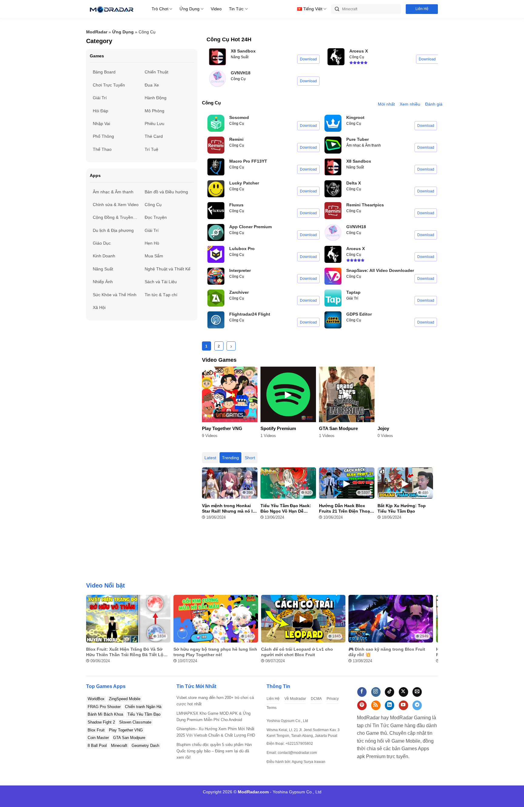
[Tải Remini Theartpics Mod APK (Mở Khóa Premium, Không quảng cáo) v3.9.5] (332, 210)
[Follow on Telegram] (417, 705)
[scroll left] (92, 632)
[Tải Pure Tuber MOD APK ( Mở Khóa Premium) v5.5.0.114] (332, 145)
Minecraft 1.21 (159, 798)
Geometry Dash (145, 745)
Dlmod (181, 798)
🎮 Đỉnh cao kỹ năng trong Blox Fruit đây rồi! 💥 (386, 652)
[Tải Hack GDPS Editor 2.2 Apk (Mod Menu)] (332, 319)
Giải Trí (352, 298)
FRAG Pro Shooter (104, 706)
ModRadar (96, 31)
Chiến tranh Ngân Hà (143, 706)
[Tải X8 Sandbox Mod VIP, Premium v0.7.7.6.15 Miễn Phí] (217, 56)
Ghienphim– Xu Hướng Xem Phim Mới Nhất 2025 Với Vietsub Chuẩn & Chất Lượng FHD (215, 732)
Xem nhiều (410, 104)
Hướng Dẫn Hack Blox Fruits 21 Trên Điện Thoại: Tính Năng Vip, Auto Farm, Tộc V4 (346, 508)
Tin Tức (236, 8)
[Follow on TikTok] (389, 692)
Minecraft (119, 745)
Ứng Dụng (190, 8)
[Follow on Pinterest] (362, 705)
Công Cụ (238, 79)
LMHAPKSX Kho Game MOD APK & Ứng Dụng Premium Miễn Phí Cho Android (213, 716)
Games (97, 55)
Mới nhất (386, 104)
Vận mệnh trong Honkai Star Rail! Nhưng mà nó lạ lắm (228, 508)
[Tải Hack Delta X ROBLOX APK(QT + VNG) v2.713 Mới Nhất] (332, 188)
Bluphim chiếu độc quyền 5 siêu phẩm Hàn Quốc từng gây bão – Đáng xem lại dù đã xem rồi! (214, 751)
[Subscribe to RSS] (376, 705)
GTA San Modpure (338, 428)
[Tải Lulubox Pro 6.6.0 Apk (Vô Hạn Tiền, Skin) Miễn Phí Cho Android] (215, 254)
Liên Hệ (421, 9)
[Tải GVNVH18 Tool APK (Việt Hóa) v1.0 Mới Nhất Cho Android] (217, 78)
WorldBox (96, 699)
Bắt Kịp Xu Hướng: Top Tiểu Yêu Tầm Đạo (402, 508)
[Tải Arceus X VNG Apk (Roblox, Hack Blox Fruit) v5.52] (336, 56)
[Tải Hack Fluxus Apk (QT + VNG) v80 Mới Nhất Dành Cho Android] (215, 210)
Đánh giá (433, 104)
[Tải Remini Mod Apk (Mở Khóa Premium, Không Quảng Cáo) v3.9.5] (215, 145)
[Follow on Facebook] (362, 692)
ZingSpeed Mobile (124, 699)
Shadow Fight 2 (101, 722)
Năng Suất (239, 57)
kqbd (364, 798)
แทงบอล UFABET (205, 798)
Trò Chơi (160, 8)
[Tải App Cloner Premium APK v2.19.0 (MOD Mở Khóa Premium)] (215, 232)
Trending (230, 457)
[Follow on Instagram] (376, 692)
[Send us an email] (417, 692)
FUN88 (230, 798)
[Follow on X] (403, 692)
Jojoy (383, 428)
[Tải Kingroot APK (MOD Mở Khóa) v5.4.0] (332, 123)
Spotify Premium (278, 428)
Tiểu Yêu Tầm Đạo (143, 714)
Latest (210, 457)
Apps (95, 175)
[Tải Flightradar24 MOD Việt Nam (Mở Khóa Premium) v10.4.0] (215, 319)
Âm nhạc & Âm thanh (363, 145)
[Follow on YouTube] (403, 705)
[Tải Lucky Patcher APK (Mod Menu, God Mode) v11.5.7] (215, 188)
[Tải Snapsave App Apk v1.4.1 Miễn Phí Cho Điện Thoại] (332, 276)
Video (216, 8)
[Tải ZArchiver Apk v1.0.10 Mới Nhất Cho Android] (215, 298)
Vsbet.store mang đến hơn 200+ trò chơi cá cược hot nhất (215, 700)
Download (308, 59)
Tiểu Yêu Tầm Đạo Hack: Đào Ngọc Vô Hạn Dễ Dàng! (285, 508)
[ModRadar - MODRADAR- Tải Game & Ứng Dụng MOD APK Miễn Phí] (111, 9)
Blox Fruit (96, 730)
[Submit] (337, 9)
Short (250, 457)
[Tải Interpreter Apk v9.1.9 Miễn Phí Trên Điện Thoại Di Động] (215, 276)
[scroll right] (432, 632)
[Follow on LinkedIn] (389, 705)
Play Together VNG (222, 428)
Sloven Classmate (135, 722)
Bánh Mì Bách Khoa (105, 714)
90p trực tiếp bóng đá (306, 798)
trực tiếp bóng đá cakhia (261, 798)
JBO (374, 798)
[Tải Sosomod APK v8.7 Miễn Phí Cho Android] (215, 123)
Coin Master (98, 737)
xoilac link (349, 798)
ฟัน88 (333, 798)
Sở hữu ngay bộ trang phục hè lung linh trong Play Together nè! (215, 652)
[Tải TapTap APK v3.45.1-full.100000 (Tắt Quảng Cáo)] (332, 298)
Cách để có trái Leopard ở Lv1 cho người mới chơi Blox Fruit (297, 652)
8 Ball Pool (97, 745)
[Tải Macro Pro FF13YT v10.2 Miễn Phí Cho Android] (215, 166)
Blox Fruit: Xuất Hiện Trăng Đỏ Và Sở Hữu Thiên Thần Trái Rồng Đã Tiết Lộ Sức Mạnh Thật (124, 652)
